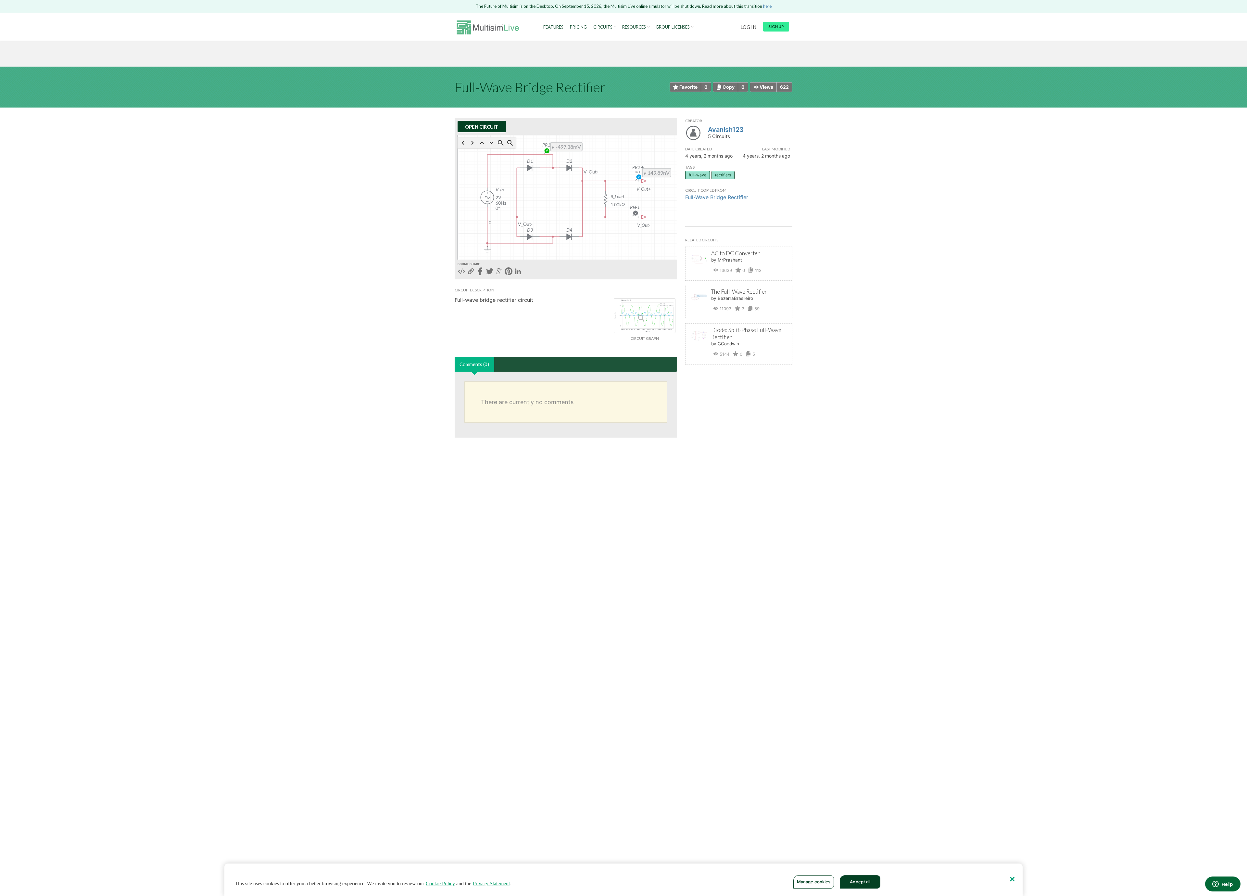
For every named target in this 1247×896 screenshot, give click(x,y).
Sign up (776, 26)
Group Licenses (673, 27)
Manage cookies (814, 881)
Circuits (602, 27)
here (767, 6)
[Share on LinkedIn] (518, 271)
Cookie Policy (440, 883)
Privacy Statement (491, 883)
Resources (634, 27)
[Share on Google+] (499, 271)
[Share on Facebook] (480, 271)
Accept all (860, 881)
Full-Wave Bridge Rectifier (716, 197)
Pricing (578, 27)
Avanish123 (726, 130)
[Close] (1012, 879)
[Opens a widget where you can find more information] (1223, 885)
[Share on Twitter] (490, 271)
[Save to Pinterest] (508, 271)
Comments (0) (474, 364)
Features (553, 27)
